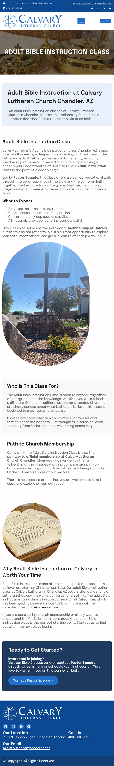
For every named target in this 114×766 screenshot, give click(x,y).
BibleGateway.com (43, 607)
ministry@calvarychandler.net (93, 4)
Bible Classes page (37, 662)
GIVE (105, 21)
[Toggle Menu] (81, 21)
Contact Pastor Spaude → (33, 680)
